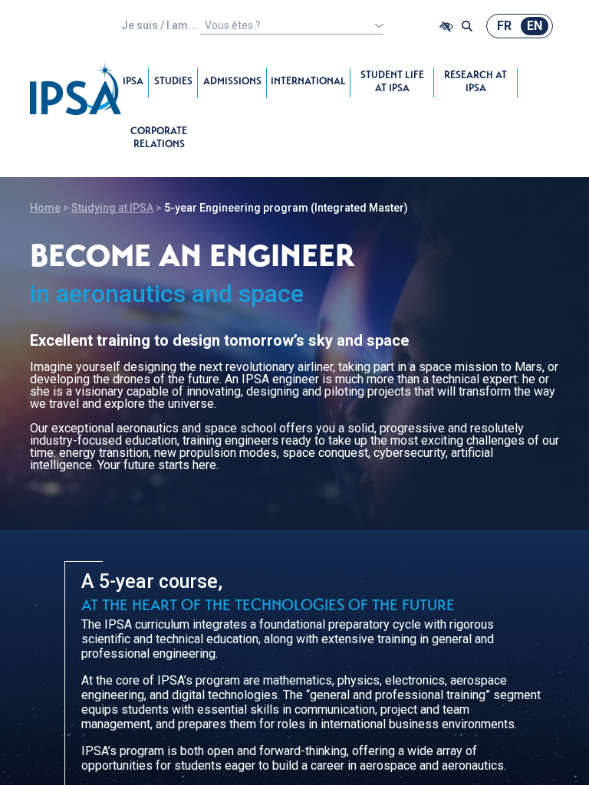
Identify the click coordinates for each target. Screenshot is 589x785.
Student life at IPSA (392, 82)
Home (45, 208)
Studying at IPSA (112, 208)
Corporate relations (158, 138)
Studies (173, 82)
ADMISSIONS (232, 82)
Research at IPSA (475, 82)
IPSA (133, 82)
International (308, 82)
